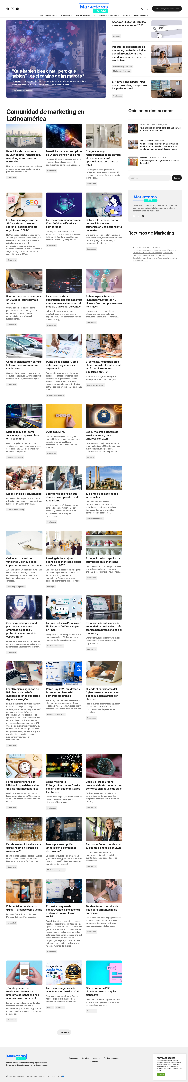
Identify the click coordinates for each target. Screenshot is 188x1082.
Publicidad (94, 1062)
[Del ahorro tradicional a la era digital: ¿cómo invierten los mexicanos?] (24, 829)
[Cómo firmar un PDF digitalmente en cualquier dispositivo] (104, 972)
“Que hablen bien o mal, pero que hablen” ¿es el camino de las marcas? (160, 129)
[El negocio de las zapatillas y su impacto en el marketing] (104, 543)
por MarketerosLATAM (147, 157)
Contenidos (117, 96)
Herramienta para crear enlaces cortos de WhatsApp (154, 250)
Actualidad (12, 923)
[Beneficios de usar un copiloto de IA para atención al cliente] (64, 136)
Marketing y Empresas (121, 71)
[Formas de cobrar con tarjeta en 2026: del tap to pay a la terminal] (24, 281)
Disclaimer (86, 1058)
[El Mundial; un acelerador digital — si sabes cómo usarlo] (24, 891)
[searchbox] (149, 178)
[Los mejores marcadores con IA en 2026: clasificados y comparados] (64, 205)
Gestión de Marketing (55, 395)
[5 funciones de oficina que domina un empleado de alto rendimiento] (64, 478)
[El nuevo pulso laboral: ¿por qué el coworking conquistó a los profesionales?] (166, 89)
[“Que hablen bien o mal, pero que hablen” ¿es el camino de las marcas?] (56, 59)
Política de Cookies (111, 1058)
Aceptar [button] (161, 1074)
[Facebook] (134, 216)
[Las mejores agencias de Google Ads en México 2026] (64, 972)
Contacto (96, 1058)
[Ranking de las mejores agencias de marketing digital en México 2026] (64, 543)
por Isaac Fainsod (146, 141)
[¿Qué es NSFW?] (64, 416)
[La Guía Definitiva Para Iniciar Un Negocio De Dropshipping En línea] (64, 607)
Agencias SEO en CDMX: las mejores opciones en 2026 (129, 23)
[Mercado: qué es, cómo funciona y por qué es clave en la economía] (24, 416)
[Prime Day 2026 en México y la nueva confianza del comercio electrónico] (64, 673)
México (50, 1007)
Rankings (116, 36)
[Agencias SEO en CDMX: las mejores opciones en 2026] (166, 29)
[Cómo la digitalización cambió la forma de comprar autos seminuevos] (24, 346)
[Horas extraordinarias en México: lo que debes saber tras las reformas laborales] (24, 766)
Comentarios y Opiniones (22, 91)
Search (177, 178)
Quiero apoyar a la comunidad (167, 9)
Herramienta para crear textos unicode (148, 247)
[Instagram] (143, 216)
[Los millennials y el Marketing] (24, 478)
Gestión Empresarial (15, 457)
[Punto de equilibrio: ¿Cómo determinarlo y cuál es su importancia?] (64, 346)
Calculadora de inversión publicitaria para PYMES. (153, 253)
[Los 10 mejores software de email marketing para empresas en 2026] (104, 416)
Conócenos (73, 1058)
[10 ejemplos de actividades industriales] (104, 478)
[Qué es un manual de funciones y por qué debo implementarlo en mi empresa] (24, 543)
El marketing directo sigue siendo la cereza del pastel (159, 161)
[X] (138, 216)
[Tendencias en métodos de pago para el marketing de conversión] (104, 891)
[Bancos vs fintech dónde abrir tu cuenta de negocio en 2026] (104, 829)
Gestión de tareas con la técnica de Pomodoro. (151, 255)
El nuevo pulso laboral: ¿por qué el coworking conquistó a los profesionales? (129, 85)
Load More (64, 1032)
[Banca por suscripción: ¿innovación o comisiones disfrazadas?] (64, 829)
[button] (142, 9)
